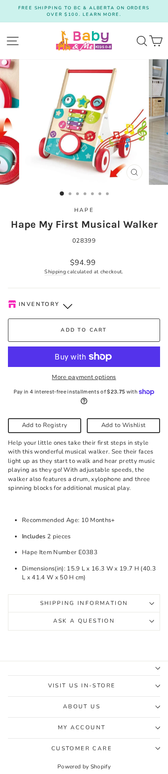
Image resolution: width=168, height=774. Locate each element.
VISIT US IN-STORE (82, 685)
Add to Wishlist (123, 425)
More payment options (84, 377)
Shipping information (84, 603)
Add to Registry (45, 425)
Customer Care (81, 748)
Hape (84, 210)
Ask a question (84, 621)
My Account (82, 727)
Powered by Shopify (84, 766)
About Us (81, 706)
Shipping (55, 271)
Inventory (39, 304)
